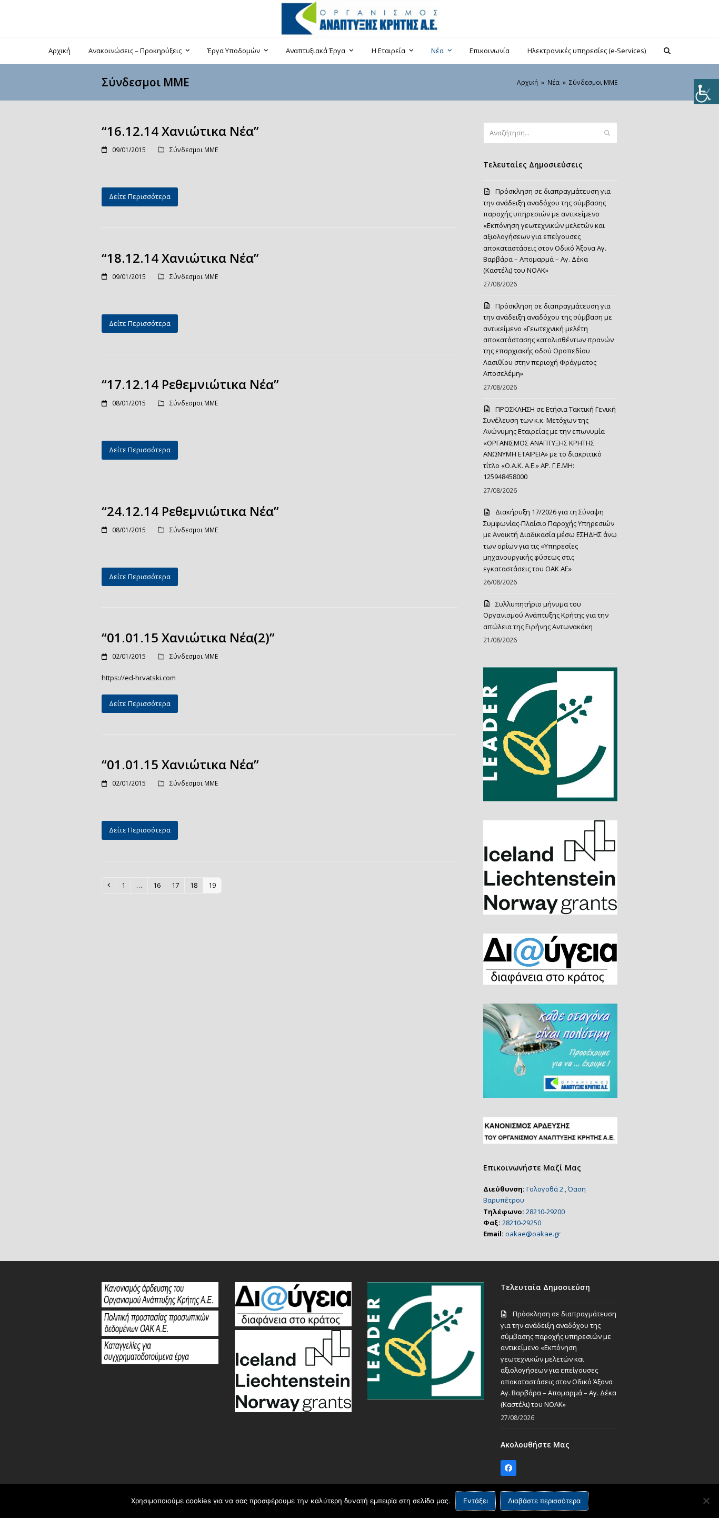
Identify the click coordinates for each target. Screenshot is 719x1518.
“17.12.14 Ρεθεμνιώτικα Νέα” (190, 384)
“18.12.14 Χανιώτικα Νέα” (180, 257)
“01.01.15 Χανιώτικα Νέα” (180, 764)
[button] (667, 50)
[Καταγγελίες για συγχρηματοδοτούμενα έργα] (160, 1361)
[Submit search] (607, 133)
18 (196, 885)
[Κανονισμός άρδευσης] (160, 1304)
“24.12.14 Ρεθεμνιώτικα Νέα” (190, 511)
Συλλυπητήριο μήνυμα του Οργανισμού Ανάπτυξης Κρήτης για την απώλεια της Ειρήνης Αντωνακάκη (545, 615)
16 (159, 885)
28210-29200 (545, 1211)
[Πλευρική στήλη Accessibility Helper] (706, 91)
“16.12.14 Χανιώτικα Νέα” (180, 131)
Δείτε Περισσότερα (140, 196)
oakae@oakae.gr (533, 1233)
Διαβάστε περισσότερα (544, 1500)
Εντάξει (475, 1500)
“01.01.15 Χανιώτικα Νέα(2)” (188, 637)
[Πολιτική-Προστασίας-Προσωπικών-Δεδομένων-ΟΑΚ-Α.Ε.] (160, 1333)
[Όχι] (706, 1500)
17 (177, 885)
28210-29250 (521, 1222)
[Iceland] (293, 1409)
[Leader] (425, 1397)
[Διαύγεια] (293, 1323)
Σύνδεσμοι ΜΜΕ (193, 149)
